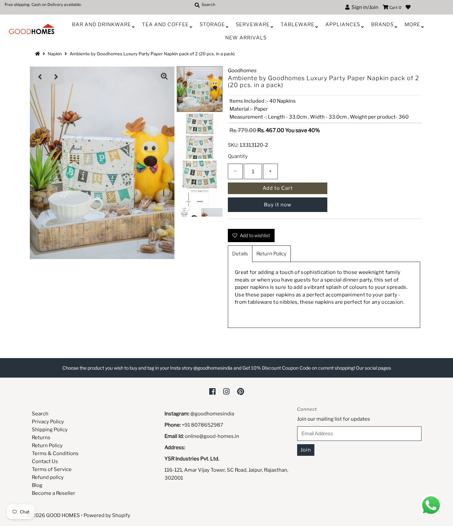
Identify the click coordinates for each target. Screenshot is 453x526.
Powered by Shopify (107, 515)
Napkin (55, 53)
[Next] (56, 77)
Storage (212, 24)
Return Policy (271, 254)
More (412, 24)
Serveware (253, 24)
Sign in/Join (364, 7)
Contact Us (45, 461)
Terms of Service (52, 469)
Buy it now (277, 205)
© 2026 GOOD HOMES (54, 515)
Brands (382, 24)
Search (40, 414)
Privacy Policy (48, 422)
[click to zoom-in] (164, 77)
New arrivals (246, 38)
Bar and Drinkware (101, 24)
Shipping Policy (50, 430)
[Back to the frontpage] (38, 53)
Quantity (238, 156)
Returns (41, 438)
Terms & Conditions (55, 453)
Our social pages (373, 368)
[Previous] (40, 77)
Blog (37, 485)
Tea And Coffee (165, 24)
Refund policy (48, 477)
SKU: (233, 145)
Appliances (342, 24)
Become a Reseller (53, 493)
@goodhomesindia (212, 414)
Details (240, 254)
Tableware (297, 24)
